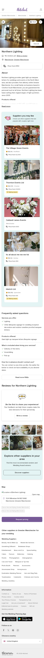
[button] (22, 405)
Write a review (22, 416)
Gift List (31, 606)
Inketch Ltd (11, 289)
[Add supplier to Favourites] (40, 22)
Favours (11, 554)
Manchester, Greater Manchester (17, 60)
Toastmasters (6, 577)
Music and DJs (19, 550)
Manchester (22, 15)
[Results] (3, 22)
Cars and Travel (7, 562)
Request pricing (22, 519)
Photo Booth (6, 565)
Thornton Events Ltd (15, 182)
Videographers (27, 558)
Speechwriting (31, 550)
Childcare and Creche (31, 577)
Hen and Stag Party (30, 573)
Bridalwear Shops (24, 546)
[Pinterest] (13, 630)
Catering (30, 554)
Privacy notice (6, 597)
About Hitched (33, 603)
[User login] (41, 10)
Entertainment (6, 550)
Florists (4, 558)
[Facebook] (4, 630)
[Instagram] (18, 630)
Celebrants (17, 577)
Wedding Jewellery (8, 581)
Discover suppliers (22, 473)
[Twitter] (8, 630)
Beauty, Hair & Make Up (10, 543)
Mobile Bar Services (27, 543)
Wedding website (7, 609)
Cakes (4, 554)
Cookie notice (19, 597)
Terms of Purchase (30, 594)
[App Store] (9, 621)
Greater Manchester (9, 15)
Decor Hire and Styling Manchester (13, 511)
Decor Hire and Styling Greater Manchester (15, 507)
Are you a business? (18, 603)
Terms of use (16, 594)
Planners (16, 565)
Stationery (20, 554)
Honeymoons (22, 569)
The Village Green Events (17, 148)
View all (36, 44)
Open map (36, 494)
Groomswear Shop (8, 569)
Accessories (26, 565)
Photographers (14, 558)
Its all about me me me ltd (17, 254)
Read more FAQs (22, 377)
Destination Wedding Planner (11, 573)
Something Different (8, 546)
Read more (6, 106)
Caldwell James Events (16, 220)
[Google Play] (25, 621)
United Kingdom (12, 641)
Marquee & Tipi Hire (22, 562)
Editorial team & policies (10, 606)
